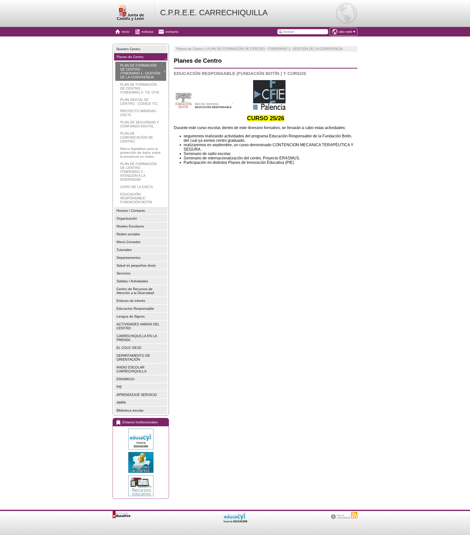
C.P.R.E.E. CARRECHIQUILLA (214, 12)
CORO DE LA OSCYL (136, 187)
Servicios (123, 273)
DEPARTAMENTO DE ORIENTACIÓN (133, 357)
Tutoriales (124, 250)
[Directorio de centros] (141, 462)
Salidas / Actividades (132, 281)
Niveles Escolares (130, 226)
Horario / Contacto (131, 211)
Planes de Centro (130, 57)
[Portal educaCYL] (141, 439)
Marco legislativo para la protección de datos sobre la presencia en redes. (140, 152)
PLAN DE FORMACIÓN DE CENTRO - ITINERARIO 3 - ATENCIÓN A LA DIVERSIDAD (138, 171)
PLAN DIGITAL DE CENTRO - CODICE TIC (139, 102)
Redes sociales (128, 234)
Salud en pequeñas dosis (136, 265)
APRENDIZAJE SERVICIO (137, 395)
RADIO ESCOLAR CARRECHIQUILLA (131, 369)
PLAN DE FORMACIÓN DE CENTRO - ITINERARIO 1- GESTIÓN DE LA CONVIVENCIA (140, 71)
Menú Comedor (129, 242)
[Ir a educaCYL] (235, 521)
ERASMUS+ (126, 379)
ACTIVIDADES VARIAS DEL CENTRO (138, 326)
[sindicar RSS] (354, 515)
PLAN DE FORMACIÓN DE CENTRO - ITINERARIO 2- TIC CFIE (139, 88)
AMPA (121, 402)
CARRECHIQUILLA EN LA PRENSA (137, 338)
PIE (119, 387)
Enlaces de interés (131, 301)
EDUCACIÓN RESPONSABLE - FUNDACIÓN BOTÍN (136, 198)
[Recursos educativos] (141, 485)
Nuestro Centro (128, 49)
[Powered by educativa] (121, 515)
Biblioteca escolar (130, 410)
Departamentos (129, 258)
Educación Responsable (135, 308)
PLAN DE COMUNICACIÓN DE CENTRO (136, 137)
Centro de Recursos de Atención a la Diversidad (135, 291)
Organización (127, 218)
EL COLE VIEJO (129, 348)
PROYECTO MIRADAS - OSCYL (139, 113)
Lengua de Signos (131, 316)
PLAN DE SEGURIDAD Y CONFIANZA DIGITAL (139, 124)
